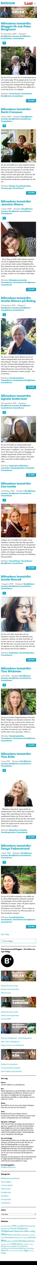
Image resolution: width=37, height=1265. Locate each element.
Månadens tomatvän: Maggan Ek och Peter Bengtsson (16, 26)
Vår (7, 1250)
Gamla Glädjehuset (19, 1228)
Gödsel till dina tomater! (9, 986)
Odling (19, 1244)
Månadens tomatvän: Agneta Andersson (16, 397)
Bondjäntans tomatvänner (20, 119)
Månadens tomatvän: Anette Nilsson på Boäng (18, 299)
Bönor (9, 1226)
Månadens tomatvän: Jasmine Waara (16, 202)
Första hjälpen (6, 1182)
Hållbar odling (29, 1231)
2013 (2, 1226)
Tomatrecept (6, 188)
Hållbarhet (18, 1231)
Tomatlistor (5, 1196)
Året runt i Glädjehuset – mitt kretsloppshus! (16, 1038)
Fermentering (31, 1226)
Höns (4, 1234)
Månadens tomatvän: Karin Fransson (16, 110)
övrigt (3, 1253)
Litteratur (32, 1237)
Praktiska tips (6, 1192)
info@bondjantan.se (8, 1167)
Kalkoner (32, 1235)
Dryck (18, 1226)
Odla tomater (6, 1189)
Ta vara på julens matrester (10, 1068)
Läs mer (31, 100)
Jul (29, 1235)
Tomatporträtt (6, 1199)
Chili (14, 1225)
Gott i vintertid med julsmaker (11, 1071)
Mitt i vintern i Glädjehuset (10, 1042)
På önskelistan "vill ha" (27, 1244)
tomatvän (30, 468)
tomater (14, 1246)
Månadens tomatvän (18, 280)
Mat (3, 1240)
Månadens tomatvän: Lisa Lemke (16, 485)
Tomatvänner (18, 38)
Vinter (3, 1250)
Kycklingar (17, 1237)
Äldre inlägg (5, 934)
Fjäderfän (4, 1228)
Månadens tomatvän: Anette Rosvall (16, 578)
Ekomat (23, 1226)
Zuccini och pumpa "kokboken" (16, 1250)
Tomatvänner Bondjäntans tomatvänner (16, 94)
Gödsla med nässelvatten (10, 989)
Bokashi (6, 1226)
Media (16, 1241)
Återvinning (30, 1250)
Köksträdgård (24, 1237)
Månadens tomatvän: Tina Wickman (16, 669)
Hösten (10, 1235)
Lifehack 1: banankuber (9, 1064)
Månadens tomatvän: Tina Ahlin (16, 755)
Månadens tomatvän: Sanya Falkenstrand (16, 847)
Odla (14, 1244)
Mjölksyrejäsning (28, 1241)
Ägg (25, 1250)
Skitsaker (8, 1246)
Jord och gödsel (6, 1185)
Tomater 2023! (6, 1019)
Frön (8, 1229)
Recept (12, 186)
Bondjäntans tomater (10, 36)
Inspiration (13, 466)
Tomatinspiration (23, 186)
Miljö (20, 1241)
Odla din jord (6, 993)
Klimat (2, 1237)
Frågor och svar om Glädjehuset (12, 1045)
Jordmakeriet (24, 1235)
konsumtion (9, 1237)
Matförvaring (9, 1241)
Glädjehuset (7, 1231)
